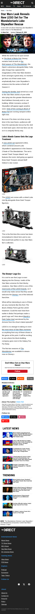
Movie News (5, 540)
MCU (2, 6)
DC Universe (27, 6)
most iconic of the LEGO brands (14, 289)
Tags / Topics (5, 575)
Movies (8, 6)
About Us (4, 593)
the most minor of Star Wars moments (16, 330)
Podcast (4, 570)
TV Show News (6, 543)
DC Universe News (7, 552)
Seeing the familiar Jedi (11, 92)
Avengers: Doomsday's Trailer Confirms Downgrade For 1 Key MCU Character (22, 466)
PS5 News (4, 562)
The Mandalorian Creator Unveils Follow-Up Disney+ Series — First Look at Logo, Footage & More (21, 450)
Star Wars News (6, 549)
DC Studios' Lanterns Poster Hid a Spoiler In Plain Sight (21, 512)
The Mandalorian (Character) (9, 522)
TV (14, 6)
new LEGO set (9, 143)
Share (5, 378)
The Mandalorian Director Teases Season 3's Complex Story (27, 393)
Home (2, 10)
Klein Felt (6, 32)
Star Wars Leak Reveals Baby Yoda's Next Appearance (6, 393)
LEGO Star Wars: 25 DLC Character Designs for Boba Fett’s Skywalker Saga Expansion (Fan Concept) (17, 395)
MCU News (5, 546)
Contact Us (4, 596)
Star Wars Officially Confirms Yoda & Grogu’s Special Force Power (22, 504)
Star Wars (9, 10)
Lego (8, 524)
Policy (3, 601)
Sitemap (4, 604)
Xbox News (5, 559)
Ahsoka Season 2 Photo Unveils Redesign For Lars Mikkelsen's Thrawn (21, 497)
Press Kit (4, 598)
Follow (6, 417)
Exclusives (4, 572)
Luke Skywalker (27, 521)
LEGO (7, 197)
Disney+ (15, 295)
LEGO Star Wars (25, 522)
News (19, 6)
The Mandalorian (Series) (13, 521)
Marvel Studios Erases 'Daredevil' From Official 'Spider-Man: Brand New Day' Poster (22, 481)
